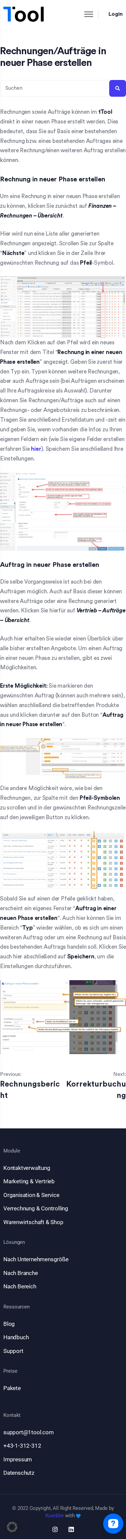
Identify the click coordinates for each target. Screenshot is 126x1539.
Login (116, 14)
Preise (10, 1371)
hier (36, 449)
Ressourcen (16, 1306)
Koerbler (54, 1516)
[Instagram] (55, 1529)
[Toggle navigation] (83, 14)
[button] (12, 1527)
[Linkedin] (71, 1529)
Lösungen (14, 1242)
